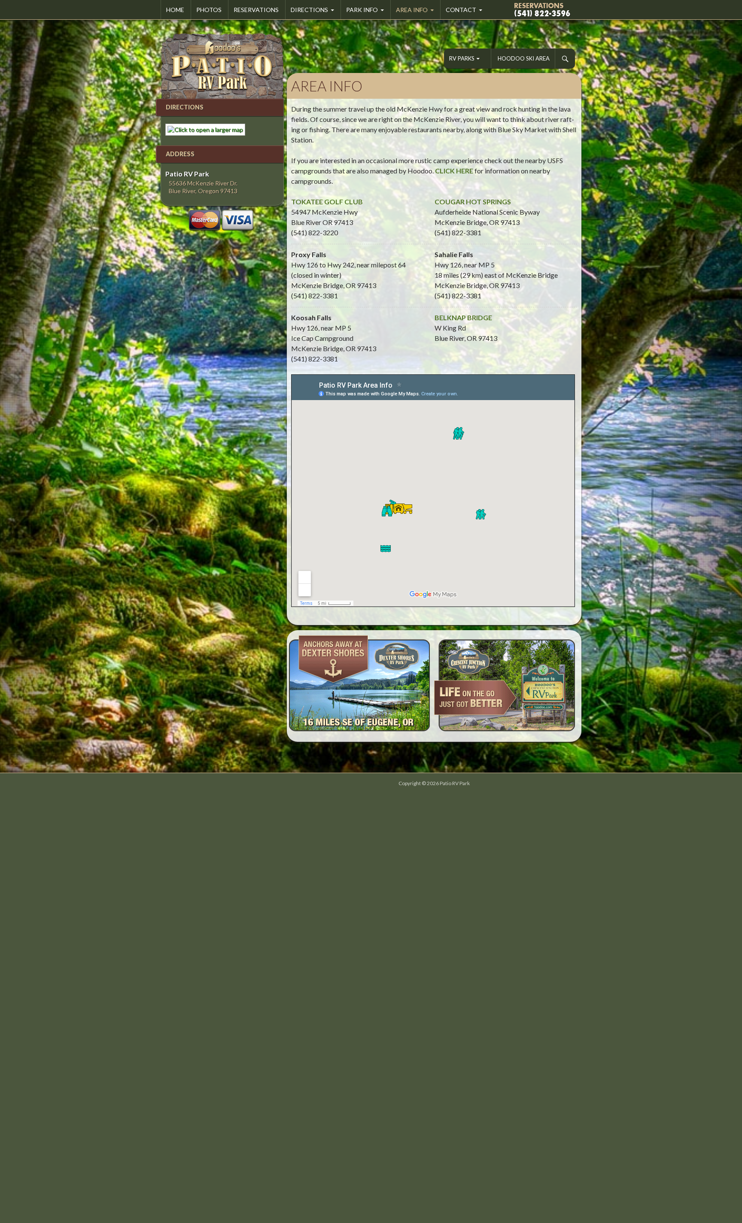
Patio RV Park (455, 783)
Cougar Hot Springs (473, 201)
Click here (454, 171)
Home (175, 9)
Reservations (256, 9)
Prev (298, 686)
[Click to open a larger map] (203, 129)
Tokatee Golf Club (327, 201)
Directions (309, 9)
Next (570, 686)
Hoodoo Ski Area (524, 58)
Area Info (412, 9)
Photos (209, 9)
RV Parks (461, 58)
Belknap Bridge (463, 317)
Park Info (362, 9)
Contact (461, 9)
